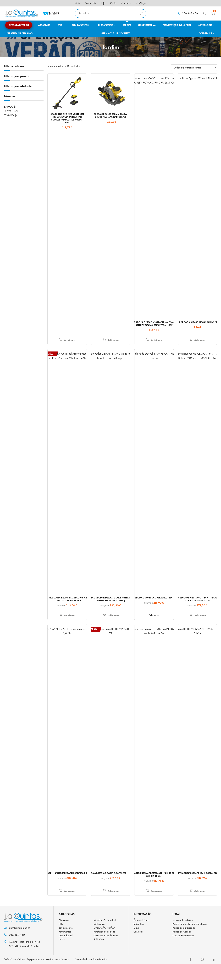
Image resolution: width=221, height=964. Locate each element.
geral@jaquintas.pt (19, 928)
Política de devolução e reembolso (189, 923)
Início (77, 3)
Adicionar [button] (69, 340)
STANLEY (9, 115)
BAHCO (8, 106)
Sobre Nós (90, 3)
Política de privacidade (183, 927)
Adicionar (154, 615)
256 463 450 (190, 13)
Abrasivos (64, 920)
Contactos (126, 3)
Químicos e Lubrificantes (106, 935)
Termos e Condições (182, 920)
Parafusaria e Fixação (104, 931)
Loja (103, 3)
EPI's (61, 923)
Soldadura (99, 939)
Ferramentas (65, 931)
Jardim (62, 939)
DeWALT (9, 111)
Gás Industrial (65, 935)
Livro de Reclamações (183, 935)
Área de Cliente (141, 920)
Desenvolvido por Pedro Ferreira (90, 959)
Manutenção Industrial (105, 920)
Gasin (113, 3)
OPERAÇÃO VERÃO (104, 927)
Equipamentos (66, 927)
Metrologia (99, 923)
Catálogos (141, 3)
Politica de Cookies (181, 931)
